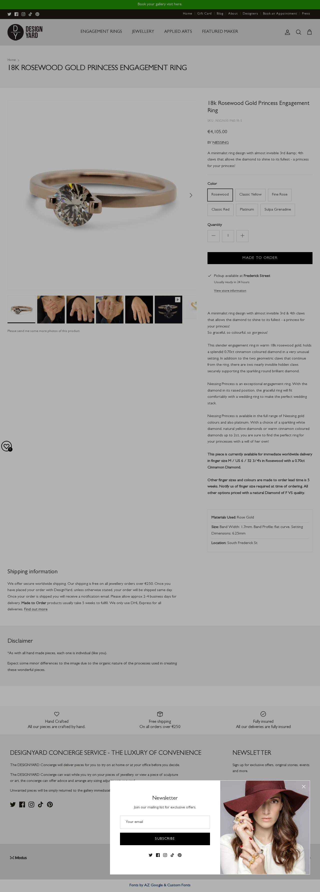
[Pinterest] (180, 855)
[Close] (303, 786)
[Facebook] (158, 855)
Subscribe (165, 839)
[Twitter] (150, 855)
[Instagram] (165, 855)
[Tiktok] (172, 855)
